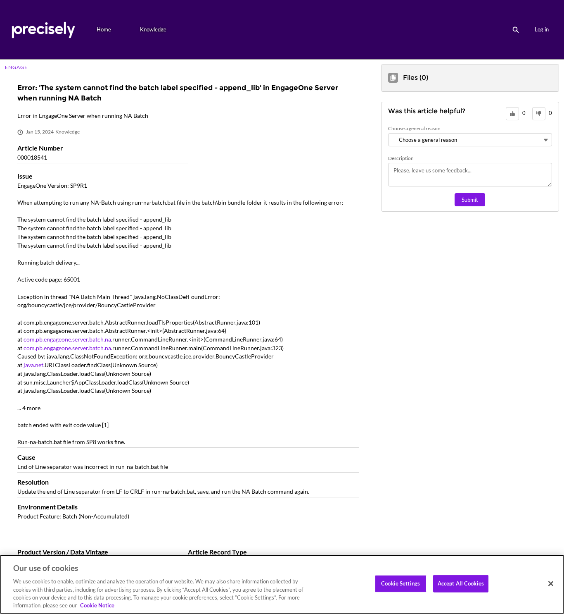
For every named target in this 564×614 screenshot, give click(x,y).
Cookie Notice (97, 605)
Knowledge (153, 29)
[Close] (551, 584)
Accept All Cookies (461, 583)
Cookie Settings (400, 583)
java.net (33, 364)
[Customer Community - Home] (43, 29)
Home (104, 29)
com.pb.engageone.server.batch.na (67, 339)
